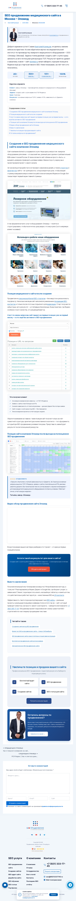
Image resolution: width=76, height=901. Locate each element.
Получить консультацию (39, 701)
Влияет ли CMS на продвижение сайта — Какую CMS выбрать (32, 631)
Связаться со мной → (38, 734)
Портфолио (12, 888)
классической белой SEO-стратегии (32, 298)
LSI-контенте (59, 595)
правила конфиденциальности (52, 806)
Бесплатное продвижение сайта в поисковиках (27, 641)
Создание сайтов (14, 871)
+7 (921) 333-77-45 (53, 6)
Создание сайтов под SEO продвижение (25, 626)
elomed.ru (34, 61)
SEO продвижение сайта (15, 866)
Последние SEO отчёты (32, 882)
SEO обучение (13, 881)
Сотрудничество (32, 871)
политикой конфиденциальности (30, 897)
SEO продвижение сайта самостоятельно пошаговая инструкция (33, 636)
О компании (30, 864)
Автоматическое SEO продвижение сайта (25, 646)
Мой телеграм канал (54, 880)
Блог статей (30, 874)
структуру (64, 168)
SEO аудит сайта (14, 874)
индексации (51, 304)
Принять (53, 894)
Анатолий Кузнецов (43, 46)
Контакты (30, 878)
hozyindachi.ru (53, 35)
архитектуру (12, 171)
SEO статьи (12, 884)
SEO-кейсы (51, 600)
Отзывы (29, 868)
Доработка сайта (14, 878)
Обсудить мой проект (39, 569)
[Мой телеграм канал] (44, 835)
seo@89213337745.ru (54, 877)
